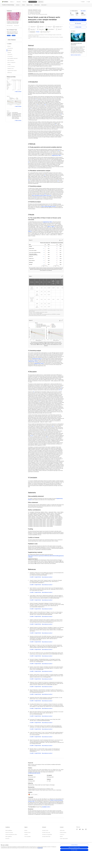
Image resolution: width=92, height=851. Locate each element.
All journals (18, 1)
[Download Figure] (60, 240)
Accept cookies (74, 849)
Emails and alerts (63, 832)
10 (58, 150)
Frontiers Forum (45, 830)
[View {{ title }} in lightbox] (14, 85)
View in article (18, 91)
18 (59, 389)
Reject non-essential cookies (74, 847)
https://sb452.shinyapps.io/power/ (48, 206)
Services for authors (9, 832)
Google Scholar (37, 576)
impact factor (10, 25)
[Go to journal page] (14, 16)
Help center (62, 830)
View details (83, 10)
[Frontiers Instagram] (86, 829)
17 (61, 387)
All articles (24, 1)
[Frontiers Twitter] (80, 829)
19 (61, 389)
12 (44, 175)
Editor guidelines (8, 836)
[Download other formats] (85, 20)
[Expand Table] (62, 276)
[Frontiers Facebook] (77, 829)
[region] (46, 847)
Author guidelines (8, 830)
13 (28, 179)
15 (44, 194)
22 (30, 435)
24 (47, 436)
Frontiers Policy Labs (46, 832)
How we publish (27, 836)
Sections (17, 4)
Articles (23, 4)
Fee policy (7, 838)
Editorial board (37, 4)
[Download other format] (73, 31)
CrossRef (32, 576)
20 (52, 426)
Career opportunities (64, 838)
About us (12, 1)
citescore (16, 25)
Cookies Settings (74, 844)
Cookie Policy (40, 847)
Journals (26, 834)
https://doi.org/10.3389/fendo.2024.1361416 (40, 14)
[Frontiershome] (5, 1)
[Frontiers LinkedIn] (83, 829)
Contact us (62, 834)
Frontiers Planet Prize (46, 836)
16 (35, 197)
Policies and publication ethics (11, 834)
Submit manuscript (32, 1)
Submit (61, 836)
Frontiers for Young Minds (47, 834)
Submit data (41, 1)
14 (58, 181)
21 (44, 429)
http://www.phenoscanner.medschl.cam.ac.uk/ (41, 195)
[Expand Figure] (62, 240)
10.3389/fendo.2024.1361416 (34, 773)
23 (32, 435)
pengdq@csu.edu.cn (46, 806)
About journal (43, 4)
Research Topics (30, 4)
